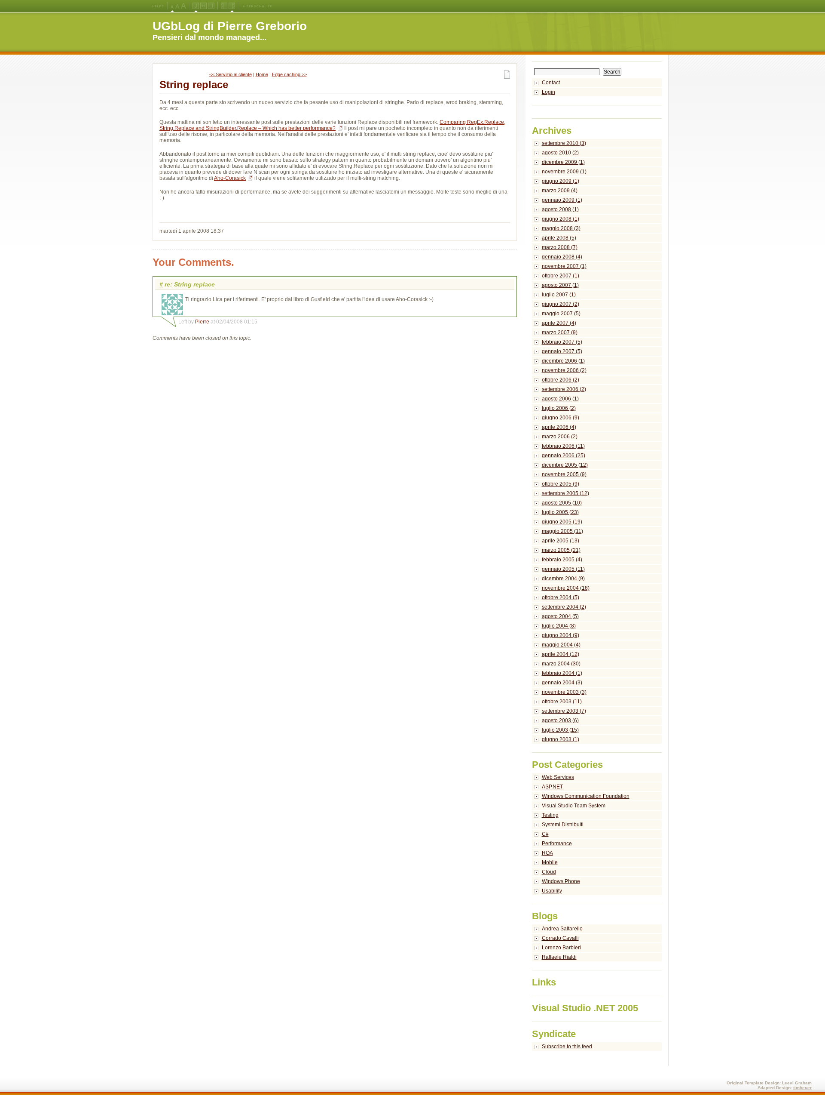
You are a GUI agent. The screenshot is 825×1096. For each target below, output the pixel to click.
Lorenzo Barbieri (561, 948)
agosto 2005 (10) (562, 503)
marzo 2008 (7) (560, 247)
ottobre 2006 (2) (560, 380)
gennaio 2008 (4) (562, 257)
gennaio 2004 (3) (562, 683)
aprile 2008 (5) (559, 238)
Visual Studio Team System (573, 806)
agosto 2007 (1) (560, 285)
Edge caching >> (289, 74)
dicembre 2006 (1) (563, 361)
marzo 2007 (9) (560, 332)
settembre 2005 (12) (565, 493)
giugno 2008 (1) (560, 219)
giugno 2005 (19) (562, 522)
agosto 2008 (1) (560, 209)
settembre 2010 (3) (564, 143)
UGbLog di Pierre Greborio (230, 26)
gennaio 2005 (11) (563, 569)
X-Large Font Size (183, 6)
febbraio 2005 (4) (562, 560)
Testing (550, 815)
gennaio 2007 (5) (562, 351)
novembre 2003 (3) (564, 692)
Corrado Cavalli (560, 938)
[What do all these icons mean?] (158, 6)
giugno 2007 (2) (560, 304)
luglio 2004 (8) (559, 626)
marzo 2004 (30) (561, 664)
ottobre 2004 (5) (560, 597)
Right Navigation (232, 6)
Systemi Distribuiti (563, 825)
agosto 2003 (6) (560, 720)
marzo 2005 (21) (561, 550)
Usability (552, 891)
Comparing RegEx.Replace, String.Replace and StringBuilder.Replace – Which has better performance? (332, 125)
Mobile (550, 862)
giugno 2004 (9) (560, 635)
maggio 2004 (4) (561, 645)
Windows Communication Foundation (585, 796)
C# (545, 834)
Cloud (549, 872)
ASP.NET (552, 787)
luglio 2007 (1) (559, 295)
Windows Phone (561, 881)
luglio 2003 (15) (560, 730)
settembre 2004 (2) (564, 607)
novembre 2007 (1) (564, 266)
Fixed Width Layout (211, 6)
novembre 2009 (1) (564, 172)
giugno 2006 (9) (560, 418)
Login (548, 92)
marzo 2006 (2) (560, 437)
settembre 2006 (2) (564, 389)
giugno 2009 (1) (560, 181)
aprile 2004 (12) (560, 654)
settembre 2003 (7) (564, 711)
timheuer (802, 1087)
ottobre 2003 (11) (562, 702)
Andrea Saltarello (562, 929)
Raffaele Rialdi (559, 957)
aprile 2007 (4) (559, 323)
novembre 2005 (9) (564, 474)
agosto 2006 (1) (560, 399)
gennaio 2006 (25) (563, 456)
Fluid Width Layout (203, 6)
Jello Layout (195, 6)
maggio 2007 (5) (561, 314)
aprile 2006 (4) (559, 427)
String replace (193, 84)
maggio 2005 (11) (562, 531)
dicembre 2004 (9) (563, 579)
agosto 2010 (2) (560, 153)
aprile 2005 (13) (560, 541)
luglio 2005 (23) (560, 512)
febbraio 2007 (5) (562, 342)
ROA (547, 853)
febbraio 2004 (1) (562, 673)
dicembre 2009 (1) (563, 162)
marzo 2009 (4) (560, 191)
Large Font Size (177, 6)
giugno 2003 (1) (560, 739)
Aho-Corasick (230, 178)
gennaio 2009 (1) (562, 200)
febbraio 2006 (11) (563, 446)
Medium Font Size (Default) (172, 6)
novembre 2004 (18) (566, 588)
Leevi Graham (797, 1083)
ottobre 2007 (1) (560, 276)
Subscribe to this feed (567, 1047)
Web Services (558, 777)
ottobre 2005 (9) (560, 484)
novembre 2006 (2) (564, 370)
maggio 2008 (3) (561, 228)
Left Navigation (224, 6)
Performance (557, 843)
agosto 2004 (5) (560, 616)
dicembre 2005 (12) (565, 465)
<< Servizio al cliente (230, 74)
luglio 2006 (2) (559, 408)
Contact (551, 83)
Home (262, 74)
